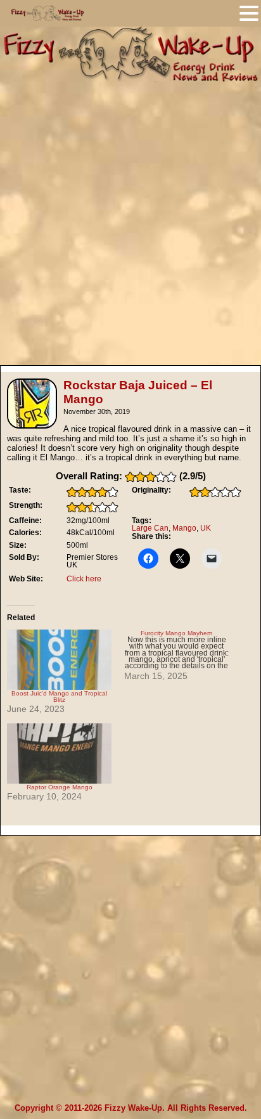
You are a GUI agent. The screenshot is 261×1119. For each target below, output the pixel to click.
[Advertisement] (130, 218)
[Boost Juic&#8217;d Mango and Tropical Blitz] (59, 659)
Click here (84, 579)
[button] (248, 13)
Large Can (150, 528)
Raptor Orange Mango (59, 787)
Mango (184, 528)
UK (205, 528)
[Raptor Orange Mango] (59, 753)
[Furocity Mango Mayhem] (182, 656)
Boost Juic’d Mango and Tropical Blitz (59, 696)
